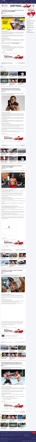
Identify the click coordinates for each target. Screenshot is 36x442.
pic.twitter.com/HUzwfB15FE (15, 398)
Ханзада (2, 339)
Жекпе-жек (4, 87)
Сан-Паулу (3, 142)
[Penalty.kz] (3, 0)
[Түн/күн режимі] (33, 0)
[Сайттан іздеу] (35, 0)
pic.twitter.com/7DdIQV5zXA (10, 49)
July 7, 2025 (11, 50)
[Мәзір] (0, 0)
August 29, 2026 (9, 399)
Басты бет (2, 87)
